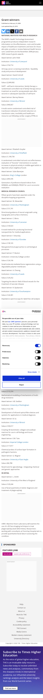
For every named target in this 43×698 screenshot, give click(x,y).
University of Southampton (20, 291)
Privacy (21, 618)
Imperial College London (19, 442)
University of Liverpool (18, 61)
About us (21, 611)
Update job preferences (22, 554)
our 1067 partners (14, 321)
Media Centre (21, 632)
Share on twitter (12, 31)
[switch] (38, 351)
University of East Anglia (19, 459)
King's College (15, 175)
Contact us (22, 608)
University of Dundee (18, 239)
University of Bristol (17, 101)
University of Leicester (18, 222)
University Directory (21, 638)
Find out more (10, 688)
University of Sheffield (18, 153)
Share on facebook (17, 31)
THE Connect (21, 628)
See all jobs (7, 554)
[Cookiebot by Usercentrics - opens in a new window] (32, 311)
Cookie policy (21, 621)
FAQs (21, 604)
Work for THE (21, 615)
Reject (21, 385)
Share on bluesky (4, 31)
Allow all (21, 378)
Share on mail (21, 31)
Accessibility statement (21, 625)
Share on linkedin (8, 31)
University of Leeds (17, 79)
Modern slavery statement (22, 635)
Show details (32, 372)
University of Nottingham (19, 205)
